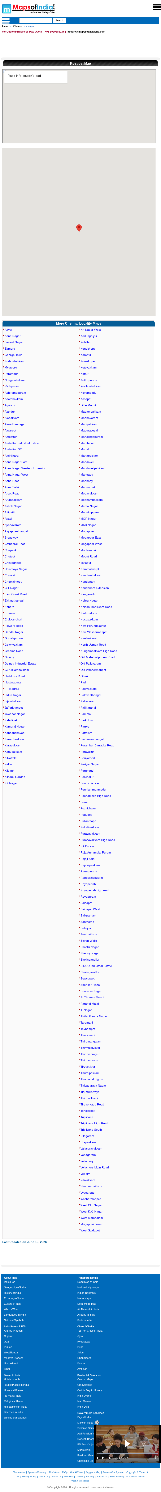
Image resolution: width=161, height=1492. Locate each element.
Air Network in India (88, 1309)
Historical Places (13, 1390)
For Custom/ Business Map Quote (22, 31)
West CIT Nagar (91, 1205)
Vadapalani (12, 386)
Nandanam (87, 581)
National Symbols (14, 1320)
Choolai (10, 575)
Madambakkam (90, 411)
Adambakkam (14, 399)
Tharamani (87, 1035)
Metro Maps (84, 1298)
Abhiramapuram (15, 392)
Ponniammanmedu (93, 789)
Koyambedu (88, 392)
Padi (83, 682)
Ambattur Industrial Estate (22, 443)
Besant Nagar (14, 342)
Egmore (10, 348)
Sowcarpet (87, 978)
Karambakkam (14, 739)
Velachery (86, 1161)
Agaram (10, 405)
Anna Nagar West (16, 474)
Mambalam (87, 443)
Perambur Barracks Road (97, 745)
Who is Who (11, 1309)
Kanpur (81, 1363)
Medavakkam (89, 493)
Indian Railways (86, 1292)
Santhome (87, 921)
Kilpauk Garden (15, 777)
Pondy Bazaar (89, 783)
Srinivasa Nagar (91, 991)
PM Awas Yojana (86, 1444)
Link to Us (102, 1476)
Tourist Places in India (16, 1384)
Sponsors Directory (37, 1472)
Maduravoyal (89, 430)
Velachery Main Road (94, 1167)
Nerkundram (88, 613)
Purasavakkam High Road (97, 840)
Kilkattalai (11, 758)
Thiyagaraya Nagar (93, 1085)
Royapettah (88, 884)
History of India (12, 1292)
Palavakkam (88, 688)
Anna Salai (12, 487)
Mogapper (87, 531)
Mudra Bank (84, 1450)
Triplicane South (91, 1129)
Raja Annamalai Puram (95, 852)
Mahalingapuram (91, 436)
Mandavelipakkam (92, 468)
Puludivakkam (89, 827)
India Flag (9, 1282)
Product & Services (89, 1375)
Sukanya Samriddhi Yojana (92, 1428)
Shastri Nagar (89, 947)
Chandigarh (84, 1358)
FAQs (65, 1472)
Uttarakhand (11, 1363)
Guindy (9, 657)
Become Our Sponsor (113, 1472)
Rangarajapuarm (91, 877)
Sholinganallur (89, 959)
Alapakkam (12, 418)
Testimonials (19, 1472)
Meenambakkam (91, 499)
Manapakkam (89, 455)
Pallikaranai (88, 707)
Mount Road (88, 556)
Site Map (90, 1476)
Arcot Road (12, 493)
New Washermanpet (93, 632)
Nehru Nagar (89, 600)
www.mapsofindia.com (102, 1487)
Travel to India (12, 1375)
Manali (84, 449)
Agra (80, 1336)
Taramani (86, 1022)
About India (10, 1277)
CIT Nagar (11, 588)
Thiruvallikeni (89, 1098)
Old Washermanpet (93, 669)
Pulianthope (88, 821)
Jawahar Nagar (15, 714)
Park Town (87, 720)
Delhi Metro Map (86, 1303)
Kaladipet (11, 720)
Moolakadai (88, 550)
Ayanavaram (13, 525)
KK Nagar (11, 783)
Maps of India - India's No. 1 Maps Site (6, 8)
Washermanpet (90, 1199)
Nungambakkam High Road (98, 651)
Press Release (116, 1476)
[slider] (127, 1453)
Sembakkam (88, 934)
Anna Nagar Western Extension (25, 468)
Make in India (85, 1422)
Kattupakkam (13, 751)
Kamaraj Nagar (15, 726)
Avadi (8, 518)
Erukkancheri (13, 619)
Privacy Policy (29, 1476)
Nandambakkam (91, 575)
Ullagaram (87, 1136)
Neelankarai (88, 638)
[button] (79, 228)
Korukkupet (88, 361)
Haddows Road (15, 676)
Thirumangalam (90, 1041)
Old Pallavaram (90, 663)
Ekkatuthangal (14, 600)
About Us (43, 1476)
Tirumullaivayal (90, 1091)
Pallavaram (87, 701)
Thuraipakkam (90, 1073)
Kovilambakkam (90, 386)
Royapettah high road (94, 890)
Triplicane (86, 1117)
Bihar (7, 1368)
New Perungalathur (93, 625)
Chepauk (11, 550)
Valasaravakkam (91, 1148)
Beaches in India (13, 1412)
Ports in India (84, 1320)
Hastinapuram (14, 682)
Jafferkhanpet (14, 707)
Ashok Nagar (13, 506)
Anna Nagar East (16, 462)
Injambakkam (13, 701)
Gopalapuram (14, 638)
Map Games (84, 1401)
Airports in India (86, 1314)
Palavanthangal (90, 695)
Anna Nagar (13, 336)
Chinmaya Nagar (16, 569)
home (5, 26)
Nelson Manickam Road (96, 606)
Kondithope (88, 348)
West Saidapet (90, 1230)
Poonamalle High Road (95, 795)
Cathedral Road (15, 543)
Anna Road (12, 480)
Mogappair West (91, 1224)
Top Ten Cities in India (90, 1330)
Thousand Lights (91, 1079)
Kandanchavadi (15, 732)
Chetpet (10, 556)
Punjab (8, 1347)
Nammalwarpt (89, 569)
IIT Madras (12, 688)
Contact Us (56, 1476)
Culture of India (12, 1303)
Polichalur (86, 777)
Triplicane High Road (94, 1123)
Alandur (10, 411)
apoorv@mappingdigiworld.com (86, 31)
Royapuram (88, 896)
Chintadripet (13, 562)
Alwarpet (10, 430)
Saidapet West (90, 909)
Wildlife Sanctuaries (15, 1417)
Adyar (8, 329)
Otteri (84, 676)
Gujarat (8, 1336)
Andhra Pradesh (13, 1330)
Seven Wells (88, 940)
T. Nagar (86, 1010)
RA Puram (87, 846)
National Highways (88, 1287)
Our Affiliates (76, 1472)
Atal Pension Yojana (88, 1433)
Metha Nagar (89, 506)
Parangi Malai (89, 1003)
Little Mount (88, 405)
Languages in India (15, 1314)
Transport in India (87, 1277)
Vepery (85, 1173)
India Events (84, 1395)
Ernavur (10, 613)
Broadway (11, 537)
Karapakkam (13, 745)
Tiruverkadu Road (92, 1104)
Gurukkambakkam (17, 669)
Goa (6, 1341)
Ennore (9, 606)
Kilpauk (9, 770)
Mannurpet (87, 487)
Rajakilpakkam (90, 865)
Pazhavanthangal (92, 739)
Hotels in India (12, 1379)
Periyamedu (88, 758)
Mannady (86, 480)
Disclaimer (54, 1472)
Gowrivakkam (14, 644)
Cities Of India (85, 1326)
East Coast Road (16, 594)
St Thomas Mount (92, 997)
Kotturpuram (88, 380)
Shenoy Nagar (90, 953)
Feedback (68, 1476)
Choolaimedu (13, 581)
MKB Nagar (88, 525)
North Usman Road (93, 644)
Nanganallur (88, 594)
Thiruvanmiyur (90, 1054)
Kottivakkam (88, 367)
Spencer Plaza (90, 984)
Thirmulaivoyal (90, 1047)
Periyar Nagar (89, 764)
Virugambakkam (91, 1186)
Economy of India (14, 1298)
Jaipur (80, 1352)
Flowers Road (14, 625)
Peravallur (87, 751)
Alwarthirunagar (15, 424)
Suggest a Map (93, 1472)
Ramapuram (88, 871)
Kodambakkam (15, 361)
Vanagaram (88, 1154)
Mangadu (86, 474)
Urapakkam (88, 1142)
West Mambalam (91, 1217)
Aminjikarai (12, 455)
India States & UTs (15, 1326)
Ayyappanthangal (16, 531)
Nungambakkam (15, 380)
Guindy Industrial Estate (20, 663)
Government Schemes (90, 1413)
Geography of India (15, 1287)
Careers (79, 1476)
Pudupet (86, 814)
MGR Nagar (88, 518)
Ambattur (11, 436)
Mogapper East (90, 537)
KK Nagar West (90, 329)
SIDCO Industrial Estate (96, 966)
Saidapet (86, 903)
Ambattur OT (13, 449)
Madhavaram (89, 418)
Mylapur (85, 562)
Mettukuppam (89, 512)
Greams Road (14, 651)
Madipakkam (88, 424)
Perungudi (87, 770)
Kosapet (85, 399)
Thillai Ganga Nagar (93, 1016)
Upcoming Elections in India (93, 1460)
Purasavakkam (90, 833)
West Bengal (11, 1352)
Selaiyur (85, 928)
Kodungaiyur (88, 336)
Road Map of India (87, 1282)
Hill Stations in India (15, 1406)
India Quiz (83, 1406)
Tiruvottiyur (87, 1066)
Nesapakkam (89, 619)
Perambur (11, 373)
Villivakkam (87, 1180)
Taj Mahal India (12, 1395)
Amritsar (82, 1368)
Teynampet (87, 1029)
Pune (80, 1347)
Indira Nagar (13, 695)
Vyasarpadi (87, 1192)
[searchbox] (35, 20)
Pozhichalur (88, 808)
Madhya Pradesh (13, 1358)
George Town (13, 355)
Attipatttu (10, 512)
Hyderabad (83, 1341)
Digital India (84, 1417)
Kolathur (86, 342)
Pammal (85, 714)
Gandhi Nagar (14, 632)
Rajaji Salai (87, 858)
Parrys (84, 726)
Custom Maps (85, 1379)
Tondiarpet (87, 1110)
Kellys (8, 764)
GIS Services (84, 1384)
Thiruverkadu (89, 1060)
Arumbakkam (13, 499)
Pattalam (86, 732)
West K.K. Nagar (91, 1211)
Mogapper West (91, 543)
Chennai (17, 26)
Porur (84, 802)
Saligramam (88, 915)
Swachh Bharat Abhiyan (91, 1439)
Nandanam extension (94, 588)
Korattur (85, 355)
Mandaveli (87, 462)
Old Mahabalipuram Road (97, 657)
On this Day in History (89, 1390)
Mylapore (11, 367)
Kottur (84, 373)
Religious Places (13, 1401)
